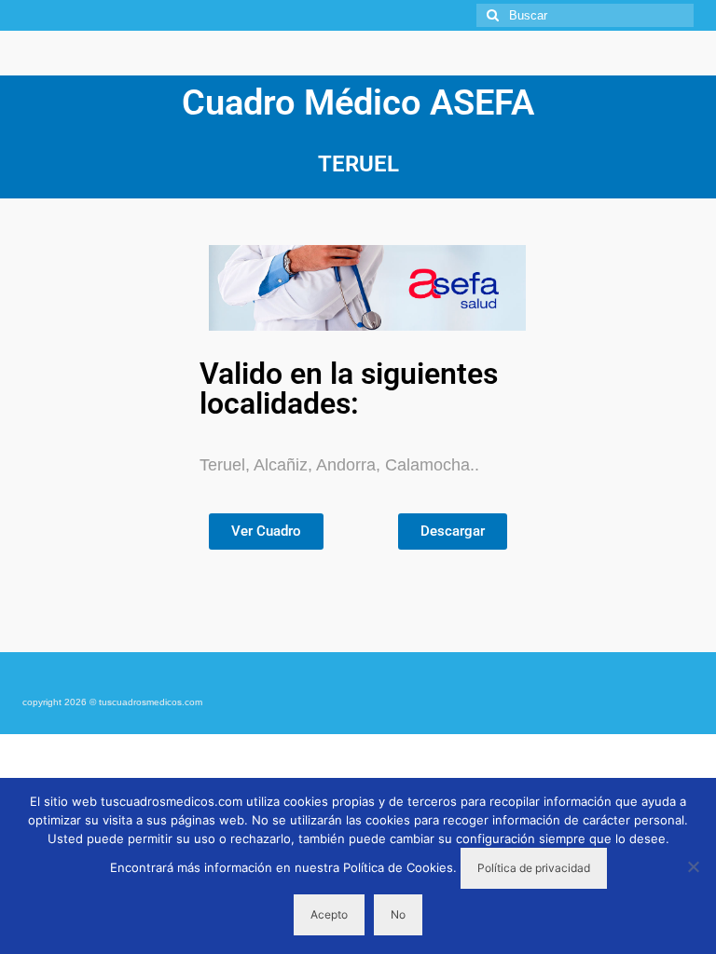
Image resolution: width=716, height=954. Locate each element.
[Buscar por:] (585, 15)
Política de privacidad (533, 868)
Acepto (329, 914)
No (398, 914)
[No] (692, 866)
